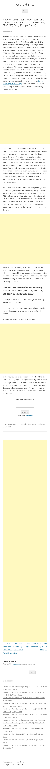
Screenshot (38, 424)
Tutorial (23, 424)
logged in (16, 664)
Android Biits (25, 4)
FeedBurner (29, 415)
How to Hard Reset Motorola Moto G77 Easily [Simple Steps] (24, 720)
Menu (25, 11)
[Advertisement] (25, 119)
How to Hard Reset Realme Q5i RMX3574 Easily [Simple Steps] (36, 646)
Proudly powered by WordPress (13, 762)
